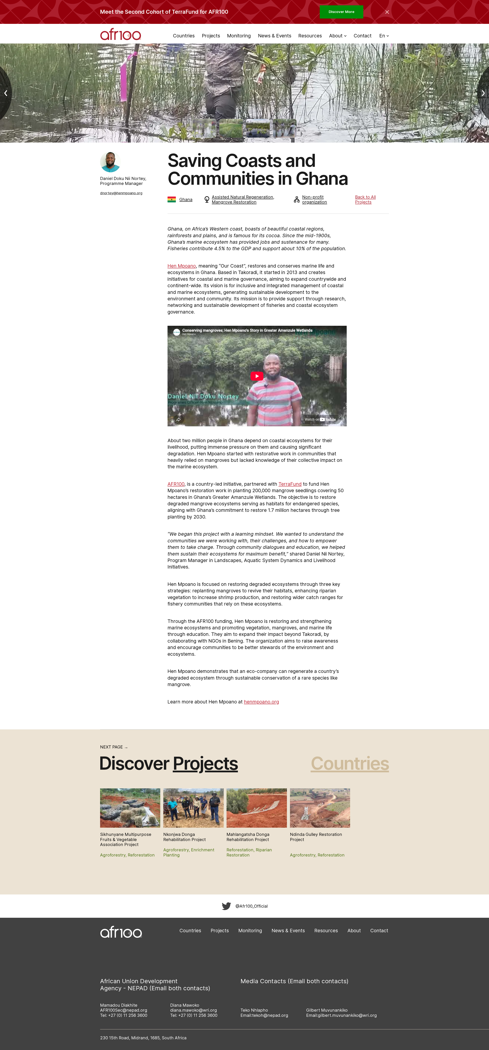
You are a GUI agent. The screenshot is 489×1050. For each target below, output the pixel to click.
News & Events (274, 36)
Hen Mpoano (182, 266)
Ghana (185, 199)
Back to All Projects (365, 199)
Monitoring (239, 36)
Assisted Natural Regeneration (242, 196)
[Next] (480, 93)
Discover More (341, 12)
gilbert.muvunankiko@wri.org (347, 1015)
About (354, 930)
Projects (211, 36)
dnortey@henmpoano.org (121, 193)
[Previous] (9, 93)
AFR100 (176, 484)
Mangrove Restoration (234, 201)
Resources (310, 36)
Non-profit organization (314, 199)
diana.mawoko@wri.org (193, 1010)
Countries (184, 36)
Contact (363, 36)
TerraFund (290, 484)
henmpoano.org (261, 702)
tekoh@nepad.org (270, 1015)
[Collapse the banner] (387, 12)
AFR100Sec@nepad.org (123, 1010)
